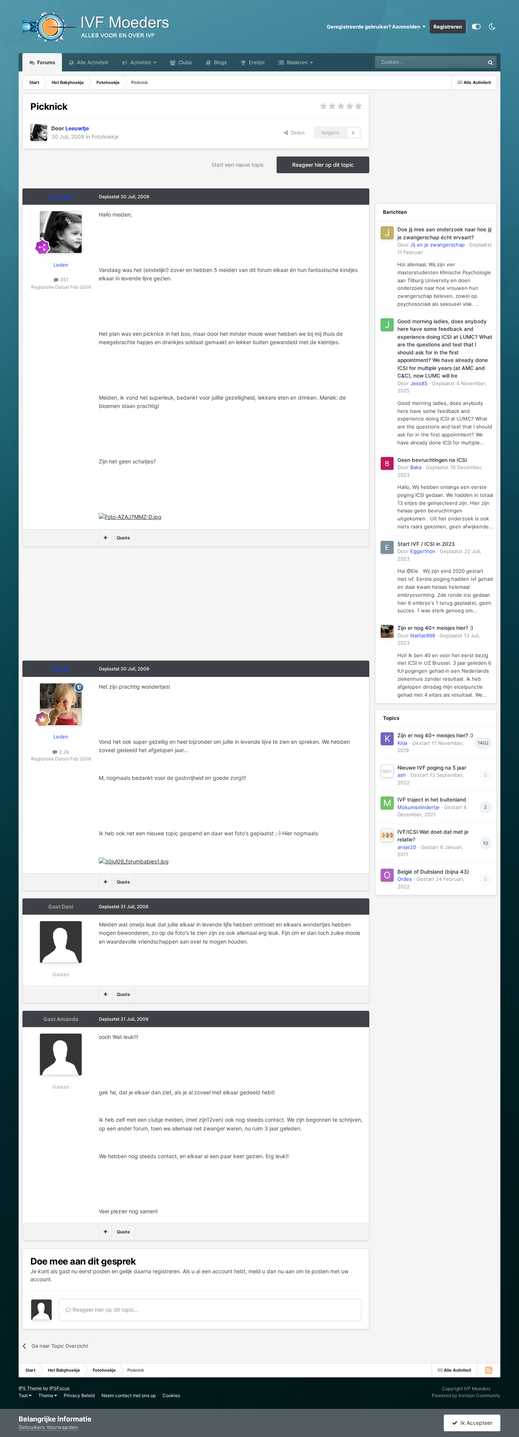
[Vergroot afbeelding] (130, 516)
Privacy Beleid (79, 1395)
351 (63, 280)
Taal (24, 1395)
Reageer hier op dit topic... (105, 1309)
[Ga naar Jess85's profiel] (387, 324)
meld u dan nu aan (271, 1271)
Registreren (448, 27)
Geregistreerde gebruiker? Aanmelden (374, 27)
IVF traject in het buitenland (431, 800)
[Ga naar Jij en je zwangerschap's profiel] (387, 232)
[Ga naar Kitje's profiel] (387, 738)
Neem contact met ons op (128, 1395)
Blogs (219, 62)
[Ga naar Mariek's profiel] (61, 704)
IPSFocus (59, 1388)
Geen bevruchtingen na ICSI (432, 460)
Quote (123, 538)
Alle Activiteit (92, 62)
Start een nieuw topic (237, 164)
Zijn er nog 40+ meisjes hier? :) (435, 628)
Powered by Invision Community (466, 1395)
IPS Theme (30, 1388)
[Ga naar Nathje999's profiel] (387, 631)
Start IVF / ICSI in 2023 (426, 544)
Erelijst (256, 62)
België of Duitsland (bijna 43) (433, 872)
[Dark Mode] (492, 26)
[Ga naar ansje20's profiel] (387, 835)
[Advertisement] (160, 607)
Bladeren (296, 62)
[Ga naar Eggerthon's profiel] (387, 547)
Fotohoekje (105, 136)
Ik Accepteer (474, 1423)
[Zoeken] (490, 62)
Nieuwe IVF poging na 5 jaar (431, 768)
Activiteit (140, 62)
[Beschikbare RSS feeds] (488, 1370)
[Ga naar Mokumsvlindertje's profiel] (387, 803)
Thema (46, 1395)
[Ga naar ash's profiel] (387, 771)
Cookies (171, 1395)
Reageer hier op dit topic (323, 164)
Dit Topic (464, 62)
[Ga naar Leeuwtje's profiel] (38, 132)
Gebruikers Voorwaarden (48, 1427)
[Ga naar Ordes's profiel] (387, 875)
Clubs (184, 62)
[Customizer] (476, 26)
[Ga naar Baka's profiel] (387, 463)
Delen (296, 133)
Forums (45, 62)
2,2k (63, 752)
